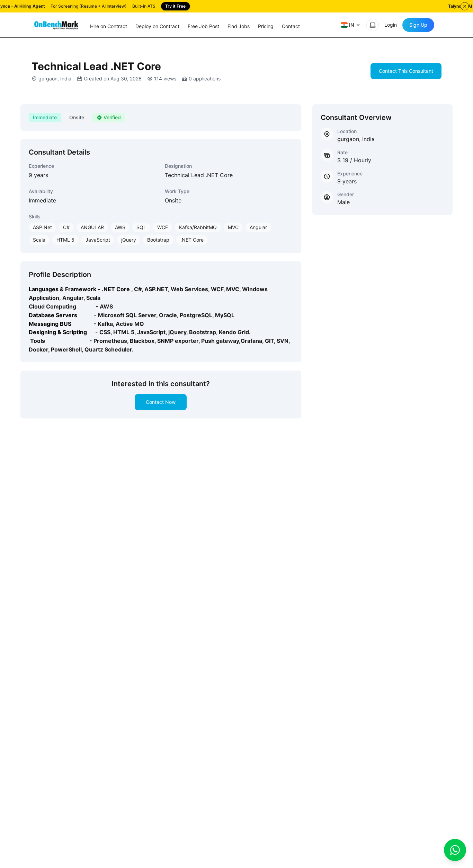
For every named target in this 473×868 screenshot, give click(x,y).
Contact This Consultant (406, 71)
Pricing (266, 26)
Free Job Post (203, 26)
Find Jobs (238, 26)
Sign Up (418, 25)
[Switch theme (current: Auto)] (372, 25)
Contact (291, 26)
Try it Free (175, 6)
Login (390, 25)
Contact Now (161, 402)
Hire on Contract (108, 26)
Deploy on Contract (157, 26)
